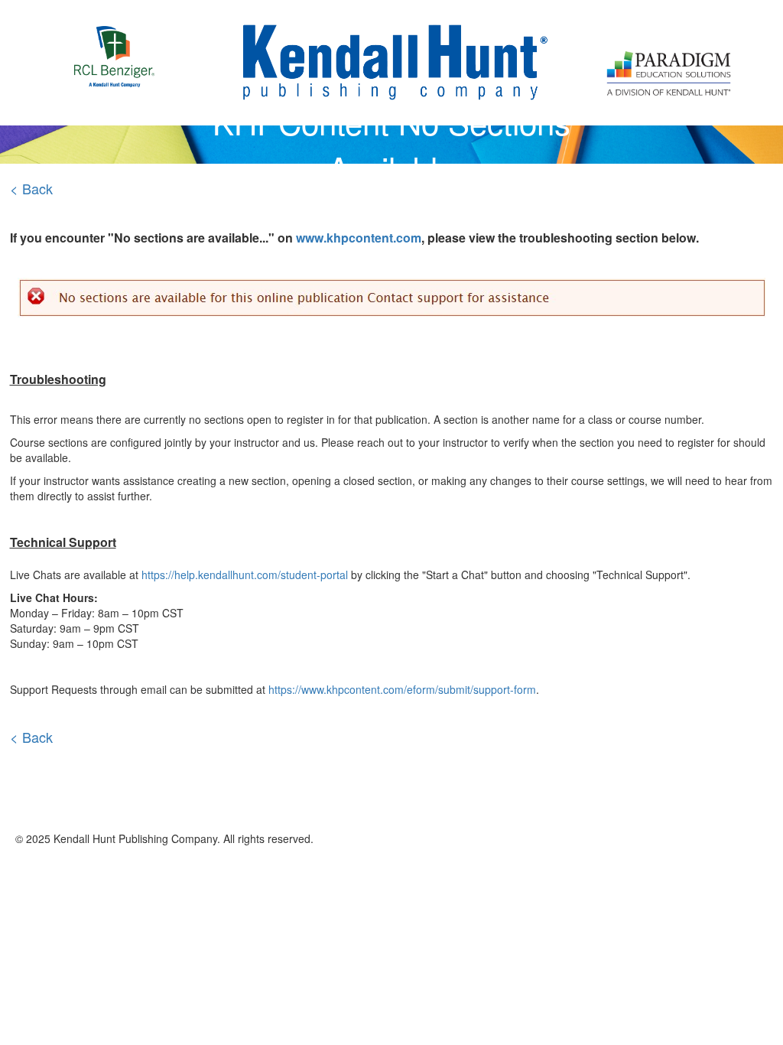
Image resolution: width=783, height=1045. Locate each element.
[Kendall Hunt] (392, 61)
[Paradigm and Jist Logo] (669, 45)
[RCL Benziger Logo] (114, 39)
